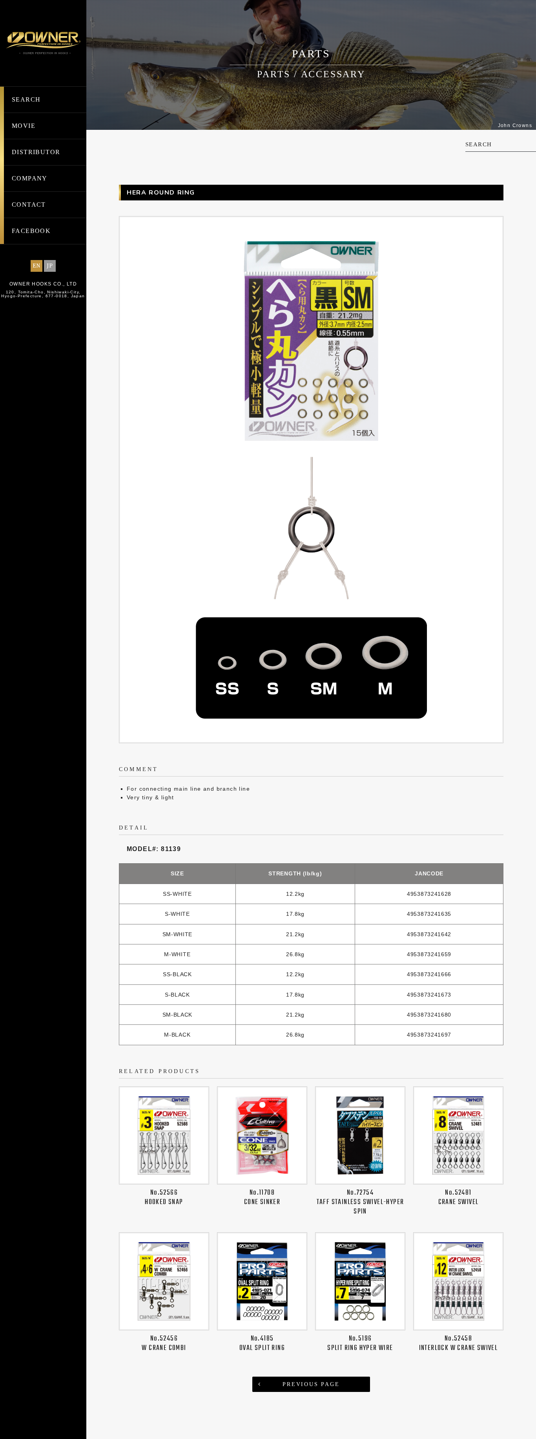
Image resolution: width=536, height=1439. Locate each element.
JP (50, 265)
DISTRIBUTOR (36, 152)
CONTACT (29, 204)
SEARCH (26, 99)
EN (37, 265)
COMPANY (29, 178)
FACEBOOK (31, 230)
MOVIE (23, 125)
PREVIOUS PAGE (311, 1384)
